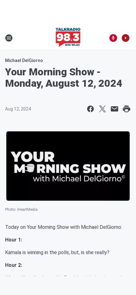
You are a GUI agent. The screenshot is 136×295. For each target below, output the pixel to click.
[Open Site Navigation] (9, 38)
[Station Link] (68, 38)
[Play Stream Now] (125, 38)
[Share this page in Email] (114, 108)
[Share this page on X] (102, 108)
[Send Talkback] (113, 38)
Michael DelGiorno (24, 60)
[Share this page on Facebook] (90, 108)
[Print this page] (126, 108)
